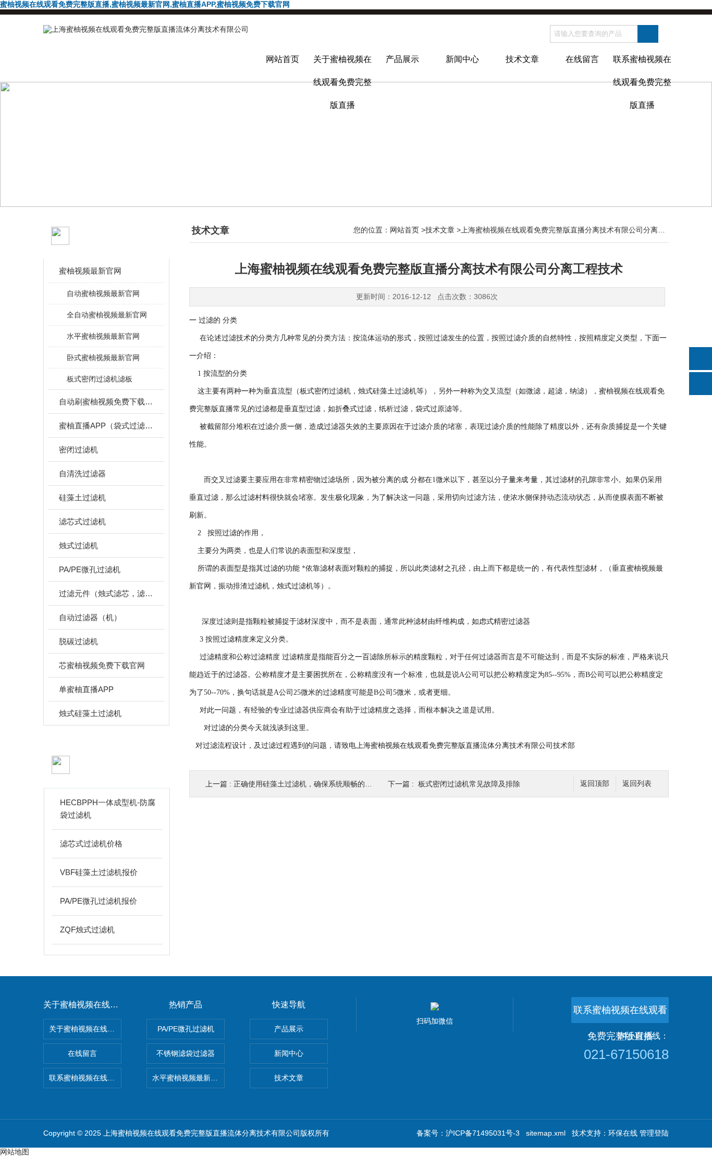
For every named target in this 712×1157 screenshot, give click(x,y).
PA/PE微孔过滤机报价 (98, 900)
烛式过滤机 (78, 545)
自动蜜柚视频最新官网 (103, 293)
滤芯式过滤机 (82, 521)
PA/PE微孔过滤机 (89, 569)
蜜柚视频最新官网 (90, 270)
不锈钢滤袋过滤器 (185, 1053)
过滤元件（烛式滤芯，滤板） (107, 593)
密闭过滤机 (78, 449)
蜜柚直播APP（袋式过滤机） (107, 425)
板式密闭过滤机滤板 (99, 379)
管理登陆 (654, 1133)
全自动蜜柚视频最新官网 (107, 315)
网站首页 (282, 59)
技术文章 (522, 59)
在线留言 (582, 59)
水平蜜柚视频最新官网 (103, 336)
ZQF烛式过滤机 (87, 929)
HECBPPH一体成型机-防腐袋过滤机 (107, 808)
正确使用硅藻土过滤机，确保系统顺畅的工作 (306, 784)
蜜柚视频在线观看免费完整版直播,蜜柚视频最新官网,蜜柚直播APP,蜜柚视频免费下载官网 (145, 4)
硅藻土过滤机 (82, 497)
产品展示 (402, 59)
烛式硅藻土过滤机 (90, 713)
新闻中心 (462, 59)
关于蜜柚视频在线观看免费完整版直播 (342, 68)
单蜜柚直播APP (86, 689)
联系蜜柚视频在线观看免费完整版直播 (642, 68)
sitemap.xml (546, 1133)
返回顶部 (594, 783)
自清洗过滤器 (82, 473)
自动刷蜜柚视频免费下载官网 (107, 401)
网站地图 (14, 1152)
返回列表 (637, 783)
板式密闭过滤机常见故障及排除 (469, 784)
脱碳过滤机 (78, 641)
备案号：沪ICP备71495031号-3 (468, 1133)
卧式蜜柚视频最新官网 (103, 357)
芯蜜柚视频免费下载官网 (102, 665)
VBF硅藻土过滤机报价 (99, 872)
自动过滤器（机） (90, 617)
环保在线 (622, 1133)
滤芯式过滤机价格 (91, 843)
